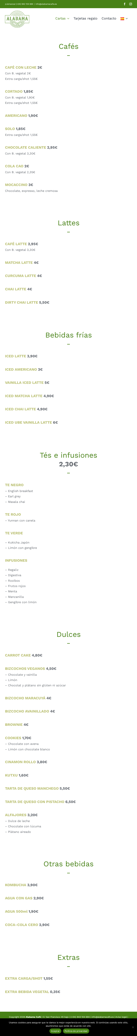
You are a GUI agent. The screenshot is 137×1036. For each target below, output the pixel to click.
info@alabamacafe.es (46, 4)
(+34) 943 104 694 (80, 1017)
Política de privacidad (76, 1031)
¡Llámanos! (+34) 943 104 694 (19, 4)
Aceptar (55, 1031)
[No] (132, 1027)
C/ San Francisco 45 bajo (56, 1017)
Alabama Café (33, 1017)
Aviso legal (121, 1017)
